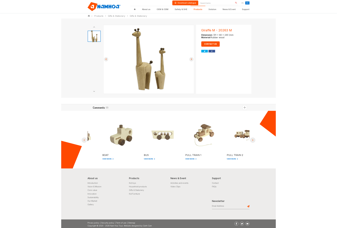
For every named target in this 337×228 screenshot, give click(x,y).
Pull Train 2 (220, 155)
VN (242, 3)
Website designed (132, 226)
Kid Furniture (134, 194)
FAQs (214, 186)
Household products (138, 186)
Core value (92, 190)
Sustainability (93, 197)
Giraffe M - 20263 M (216, 30)
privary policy (93, 223)
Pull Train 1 (178, 155)
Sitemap (131, 223)
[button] (94, 27)
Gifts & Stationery (136, 190)
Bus (131, 155)
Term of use (121, 223)
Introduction (93, 183)
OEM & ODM (162, 9)
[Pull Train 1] (189, 135)
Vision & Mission (94, 186)
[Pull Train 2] (231, 135)
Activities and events (179, 183)
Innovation (92, 194)
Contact (215, 183)
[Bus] (148, 135)
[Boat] (106, 135)
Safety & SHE (181, 9)
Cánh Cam (147, 226)
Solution (212, 9)
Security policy (107, 223)
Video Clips (175, 186)
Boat (91, 155)
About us (146, 9)
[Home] (135, 9)
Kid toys (132, 183)
